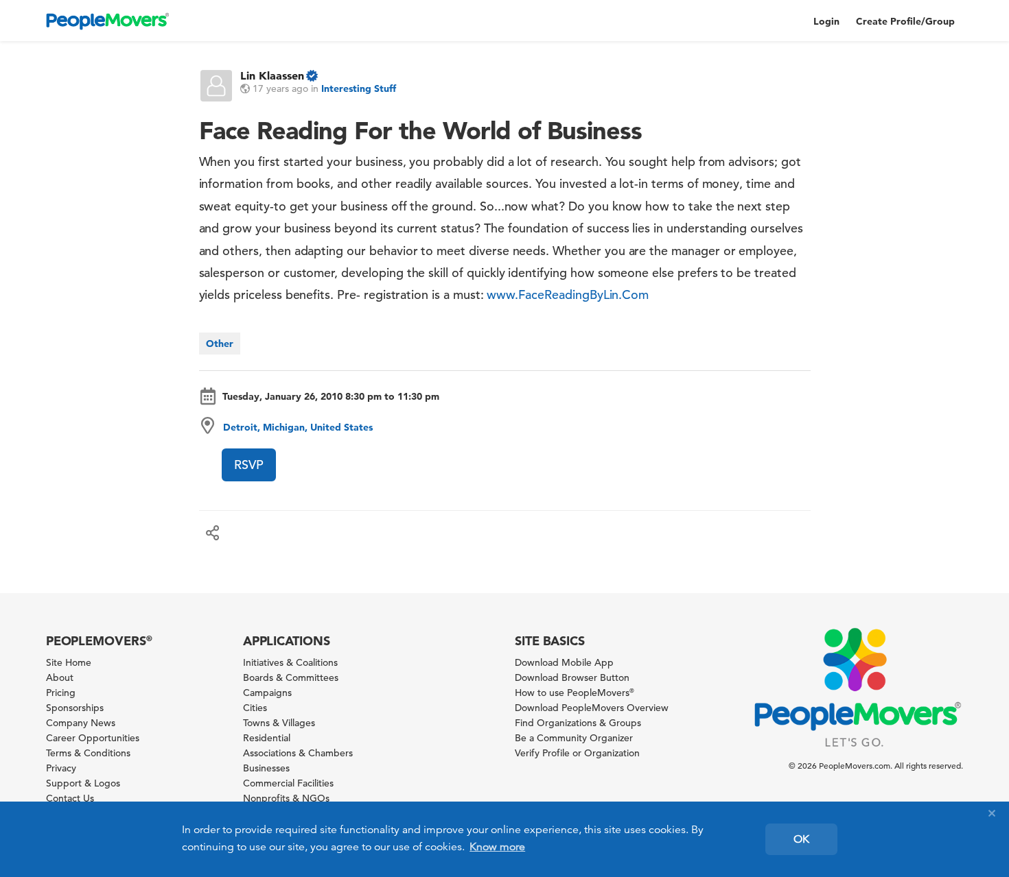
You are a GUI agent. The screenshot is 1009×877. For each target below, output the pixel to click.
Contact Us (70, 798)
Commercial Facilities (288, 783)
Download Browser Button (572, 677)
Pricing (61, 692)
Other (219, 343)
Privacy (61, 768)
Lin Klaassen (272, 75)
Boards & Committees (290, 677)
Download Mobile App (564, 662)
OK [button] (801, 839)
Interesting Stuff (358, 88)
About (59, 677)
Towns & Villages (279, 723)
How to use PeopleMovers (574, 692)
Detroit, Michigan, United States (298, 427)
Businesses (266, 768)
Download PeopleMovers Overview (592, 707)
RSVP (249, 464)
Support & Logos (83, 783)
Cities (255, 707)
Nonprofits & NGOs (286, 798)
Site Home (68, 662)
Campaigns (267, 692)
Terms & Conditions (88, 753)
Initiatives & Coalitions (290, 662)
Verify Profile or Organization (577, 753)
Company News (80, 723)
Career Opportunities (92, 738)
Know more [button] (497, 847)
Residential (266, 738)
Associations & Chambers (298, 753)
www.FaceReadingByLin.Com (568, 294)
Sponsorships (75, 707)
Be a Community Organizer (574, 738)
